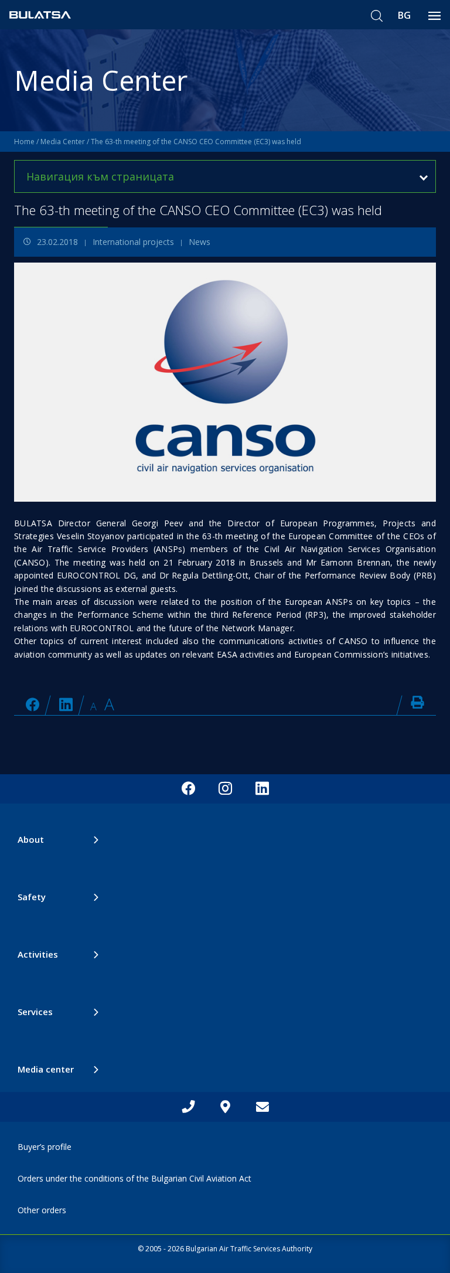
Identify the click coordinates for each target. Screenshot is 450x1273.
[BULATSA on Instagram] (225, 789)
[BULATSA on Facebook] (32, 704)
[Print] (417, 702)
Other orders (42, 1210)
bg (404, 15)
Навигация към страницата (100, 176)
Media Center (62, 142)
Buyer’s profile (44, 1146)
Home (24, 142)
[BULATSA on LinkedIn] (66, 704)
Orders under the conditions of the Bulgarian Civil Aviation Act (134, 1178)
